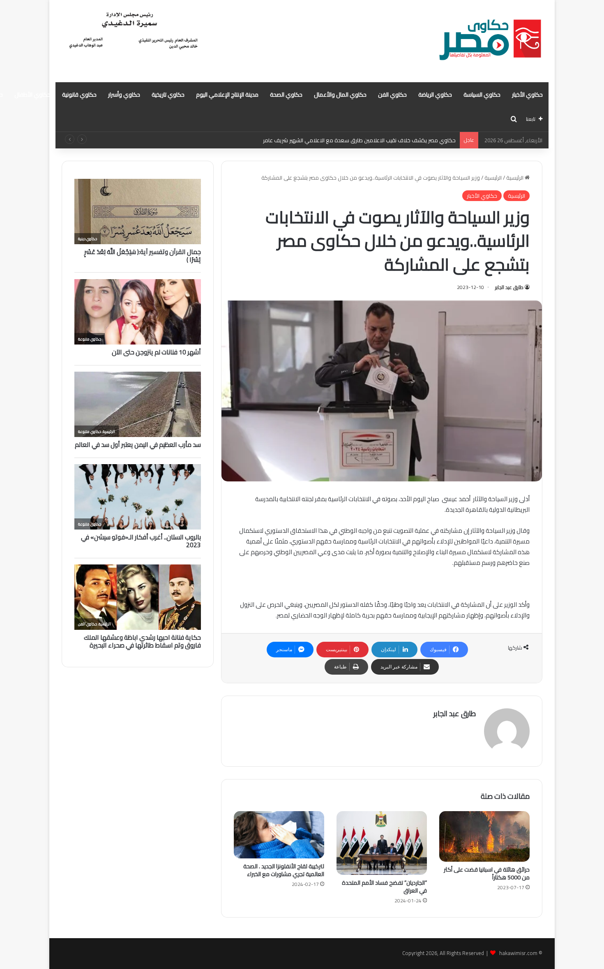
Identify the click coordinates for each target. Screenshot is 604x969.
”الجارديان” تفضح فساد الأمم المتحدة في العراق (384, 886)
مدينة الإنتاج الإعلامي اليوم (227, 94)
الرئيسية (515, 178)
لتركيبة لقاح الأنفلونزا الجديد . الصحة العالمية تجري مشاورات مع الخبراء (283, 870)
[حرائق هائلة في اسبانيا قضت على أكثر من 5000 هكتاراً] (484, 836)
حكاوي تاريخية (168, 94)
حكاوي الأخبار (527, 94)
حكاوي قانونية (79, 94)
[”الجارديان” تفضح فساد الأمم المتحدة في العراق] (382, 843)
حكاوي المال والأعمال (340, 94)
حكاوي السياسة (481, 94)
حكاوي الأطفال (32, 94)
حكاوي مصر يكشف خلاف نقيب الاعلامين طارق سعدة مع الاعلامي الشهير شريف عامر (359, 140)
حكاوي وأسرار (124, 94)
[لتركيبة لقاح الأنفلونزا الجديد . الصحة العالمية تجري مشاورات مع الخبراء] (279, 835)
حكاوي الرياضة (435, 94)
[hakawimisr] (490, 41)
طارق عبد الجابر (509, 287)
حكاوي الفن (392, 94)
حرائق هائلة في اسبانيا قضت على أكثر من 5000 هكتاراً (487, 873)
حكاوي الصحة (286, 94)
